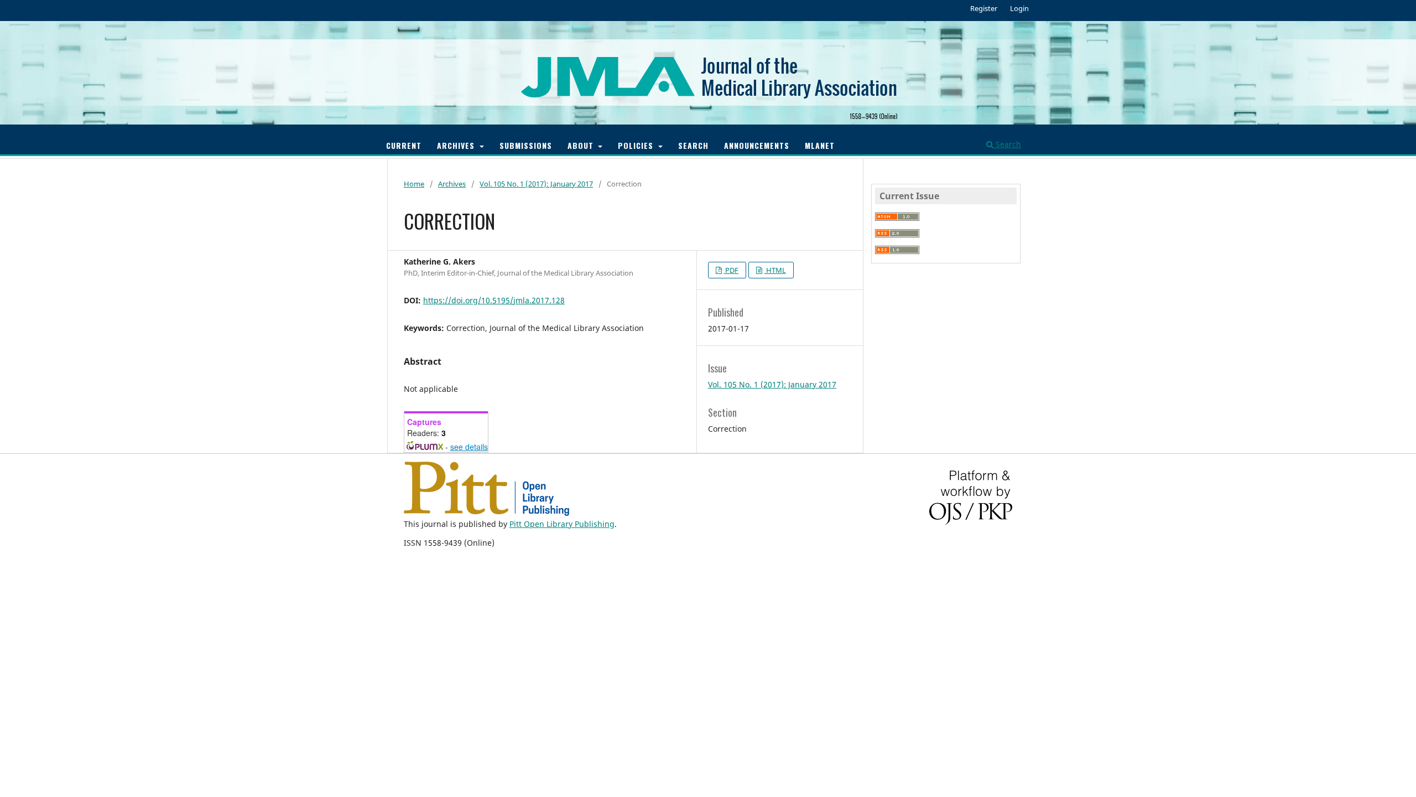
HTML (775, 270)
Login (1019, 8)
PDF (730, 270)
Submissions (525, 145)
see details (469, 446)
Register (983, 8)
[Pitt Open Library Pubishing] (486, 513)
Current (403, 145)
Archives (457, 145)
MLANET (820, 145)
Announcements (756, 145)
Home (414, 184)
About (582, 145)
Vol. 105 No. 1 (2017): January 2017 (536, 184)
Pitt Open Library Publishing (562, 524)
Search (693, 145)
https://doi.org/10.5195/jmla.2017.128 (494, 300)
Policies (637, 145)
